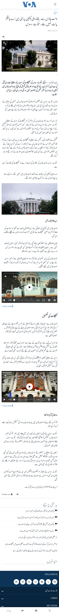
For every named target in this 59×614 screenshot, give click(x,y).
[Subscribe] (16, 581)
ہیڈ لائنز (9, 611)
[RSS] (29, 581)
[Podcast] (22, 581)
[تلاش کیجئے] (50, 610)
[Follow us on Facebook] (54, 581)
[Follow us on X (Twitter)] (48, 581)
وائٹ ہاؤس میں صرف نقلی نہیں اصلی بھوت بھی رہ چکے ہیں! (29, 375)
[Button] (3, 37)
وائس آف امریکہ (48, 280)
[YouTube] (36, 610)
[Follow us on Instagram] (35, 581)
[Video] (23, 610)
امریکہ (55, 12)
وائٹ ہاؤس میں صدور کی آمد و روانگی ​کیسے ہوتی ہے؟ (34, 276)
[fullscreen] (43, 300)
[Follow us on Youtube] (41, 581)
